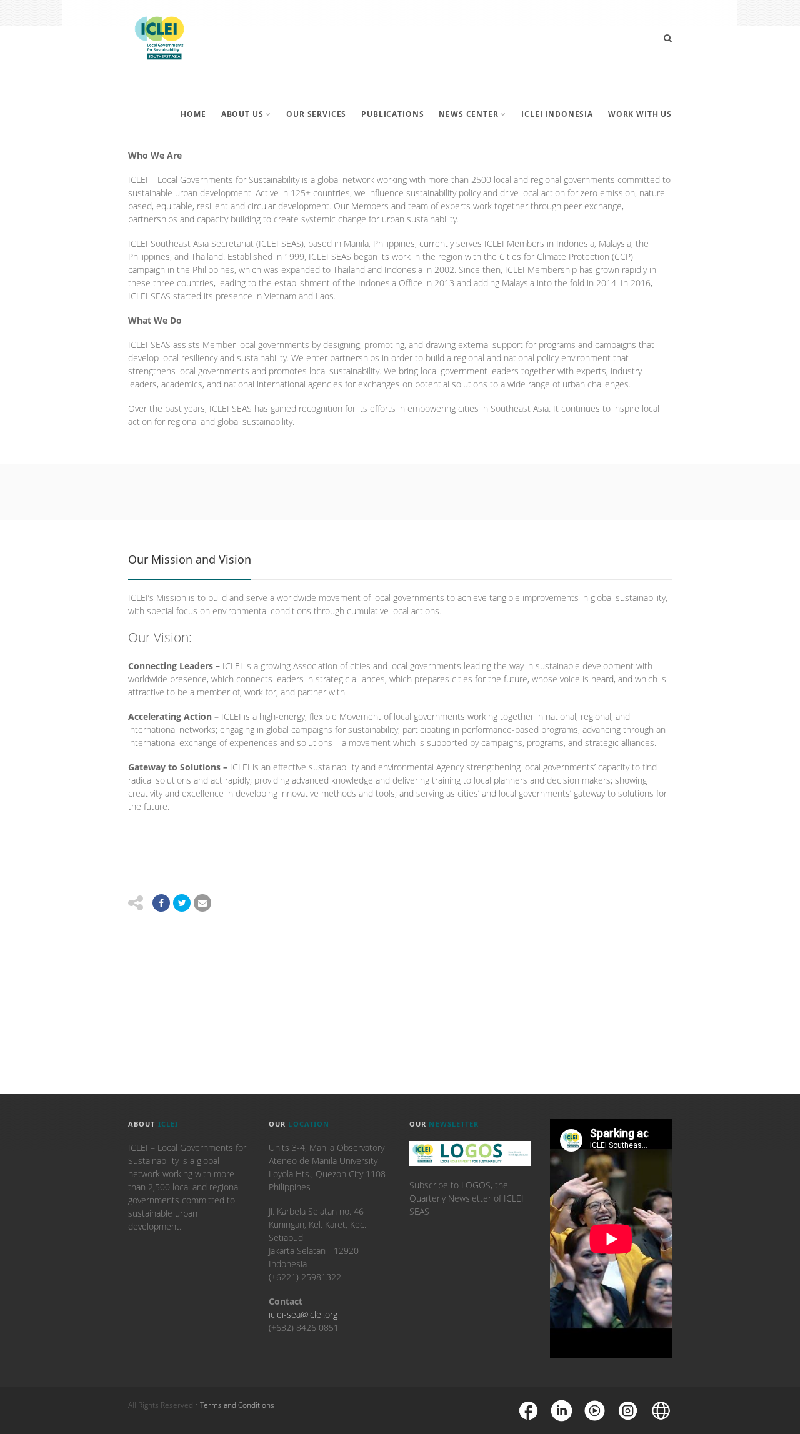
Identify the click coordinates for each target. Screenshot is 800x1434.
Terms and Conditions (237, 1405)
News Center (468, 114)
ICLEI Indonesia (557, 114)
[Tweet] (182, 903)
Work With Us (640, 114)
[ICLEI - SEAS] (159, 38)
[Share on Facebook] (161, 903)
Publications (392, 114)
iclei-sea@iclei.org (303, 1314)
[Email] (202, 903)
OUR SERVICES (316, 114)
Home (193, 114)
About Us (242, 114)
